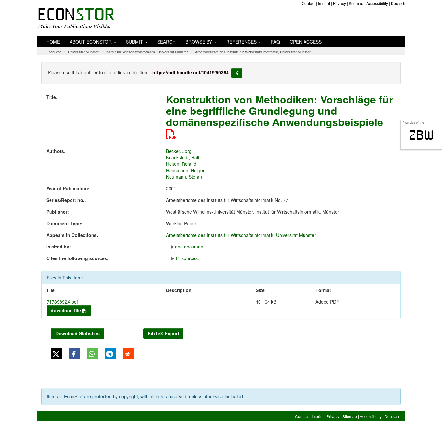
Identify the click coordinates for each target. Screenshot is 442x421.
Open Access (306, 41)
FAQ (275, 41)
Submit (135, 41)
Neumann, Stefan (184, 177)
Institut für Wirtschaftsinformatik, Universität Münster (147, 51)
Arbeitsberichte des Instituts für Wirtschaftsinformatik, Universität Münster (253, 51)
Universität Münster (83, 51)
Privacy (339, 3)
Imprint (324, 3)
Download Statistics (77, 333)
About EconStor (91, 41)
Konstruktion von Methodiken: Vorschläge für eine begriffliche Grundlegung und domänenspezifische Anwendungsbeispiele (279, 110)
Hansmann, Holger (185, 170)
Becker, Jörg (179, 151)
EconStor (53, 51)
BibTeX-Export (163, 333)
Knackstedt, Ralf (182, 157)
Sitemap (356, 3)
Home (53, 41)
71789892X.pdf (62, 302)
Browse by (199, 41)
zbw (421, 135)
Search (166, 41)
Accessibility (377, 3)
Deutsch (398, 3)
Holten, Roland (181, 164)
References (242, 41)
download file (66, 310)
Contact (308, 3)
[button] (56, 353)
